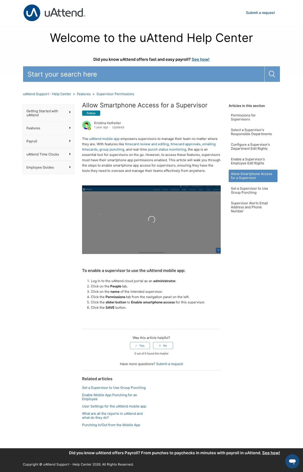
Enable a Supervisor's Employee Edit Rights (248, 161)
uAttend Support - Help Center (47, 94)
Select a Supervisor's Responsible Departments (251, 132)
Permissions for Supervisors (243, 117)
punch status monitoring (167, 149)
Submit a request (260, 13)
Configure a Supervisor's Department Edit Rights (250, 146)
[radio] (140, 345)
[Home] (54, 12)
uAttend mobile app (104, 139)
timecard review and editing (147, 144)
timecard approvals (186, 144)
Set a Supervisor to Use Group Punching (249, 190)
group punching (111, 149)
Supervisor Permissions (115, 94)
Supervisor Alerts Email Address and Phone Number (249, 207)
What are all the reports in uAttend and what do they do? (112, 415)
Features (84, 94)
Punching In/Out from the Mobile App (111, 425)
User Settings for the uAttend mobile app (114, 406)
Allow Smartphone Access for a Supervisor (251, 176)
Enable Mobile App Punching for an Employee (109, 397)
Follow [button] (91, 113)
